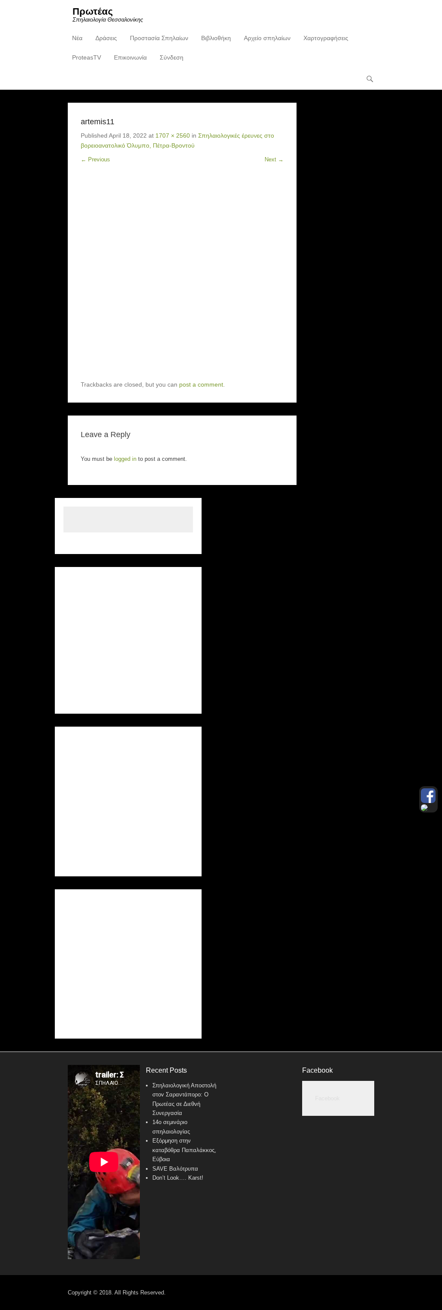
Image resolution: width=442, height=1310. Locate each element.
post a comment (201, 384)
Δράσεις (106, 38)
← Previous (95, 159)
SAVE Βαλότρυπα (175, 1168)
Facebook (317, 1070)
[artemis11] (182, 278)
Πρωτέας (93, 11)
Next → (274, 159)
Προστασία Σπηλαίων (159, 38)
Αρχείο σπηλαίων (267, 38)
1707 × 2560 (172, 135)
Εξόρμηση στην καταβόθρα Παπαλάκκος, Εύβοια (184, 1149)
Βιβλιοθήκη (216, 38)
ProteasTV (86, 57)
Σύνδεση (171, 57)
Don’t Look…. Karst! (177, 1178)
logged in (125, 459)
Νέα (77, 38)
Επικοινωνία (130, 57)
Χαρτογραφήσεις (325, 38)
